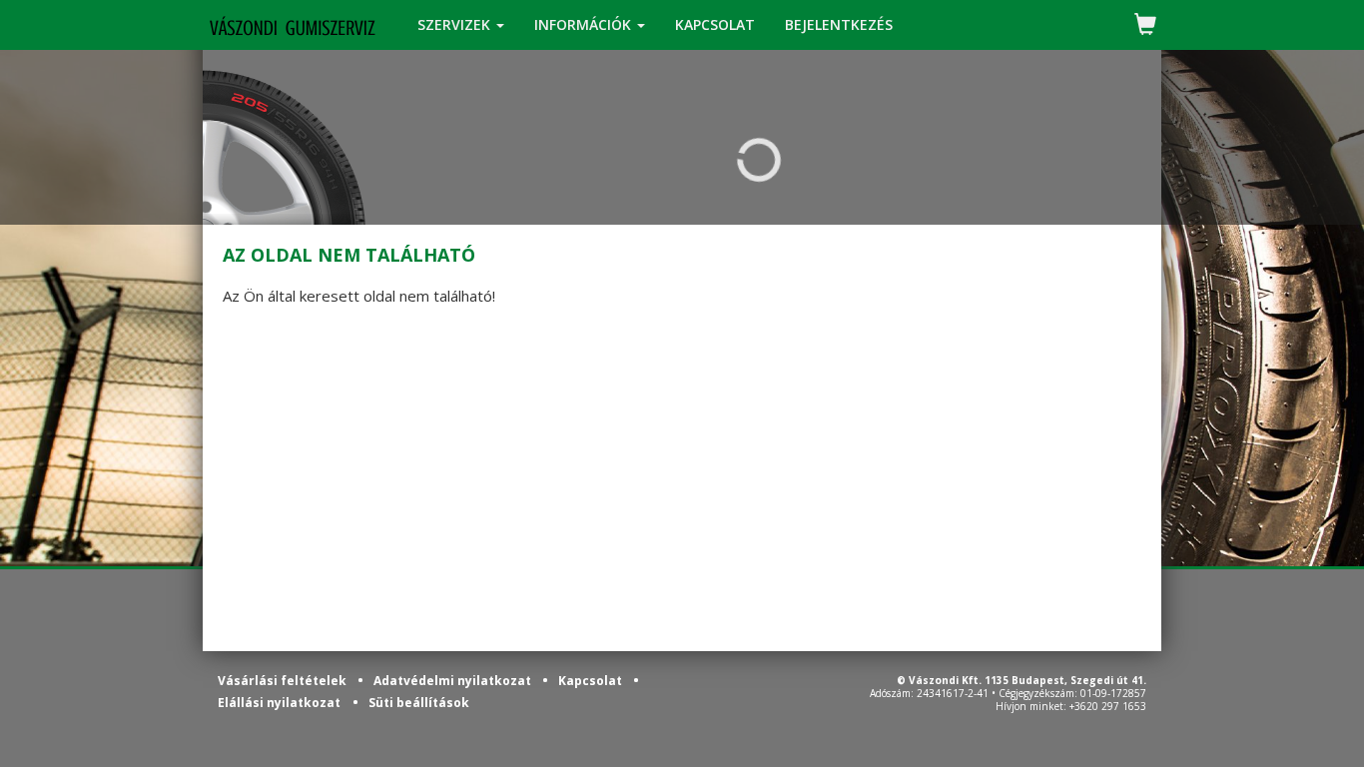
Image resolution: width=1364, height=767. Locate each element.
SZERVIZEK (455, 24)
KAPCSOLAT (715, 24)
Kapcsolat (591, 680)
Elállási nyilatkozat (279, 702)
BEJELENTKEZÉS (839, 24)
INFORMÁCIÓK (584, 24)
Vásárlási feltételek (283, 680)
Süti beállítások (418, 702)
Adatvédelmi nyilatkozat (453, 680)
